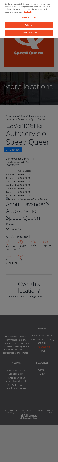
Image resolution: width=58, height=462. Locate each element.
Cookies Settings (29, 17)
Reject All (29, 25)
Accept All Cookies (29, 32)
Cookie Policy (29, 12)
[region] (29, 19)
